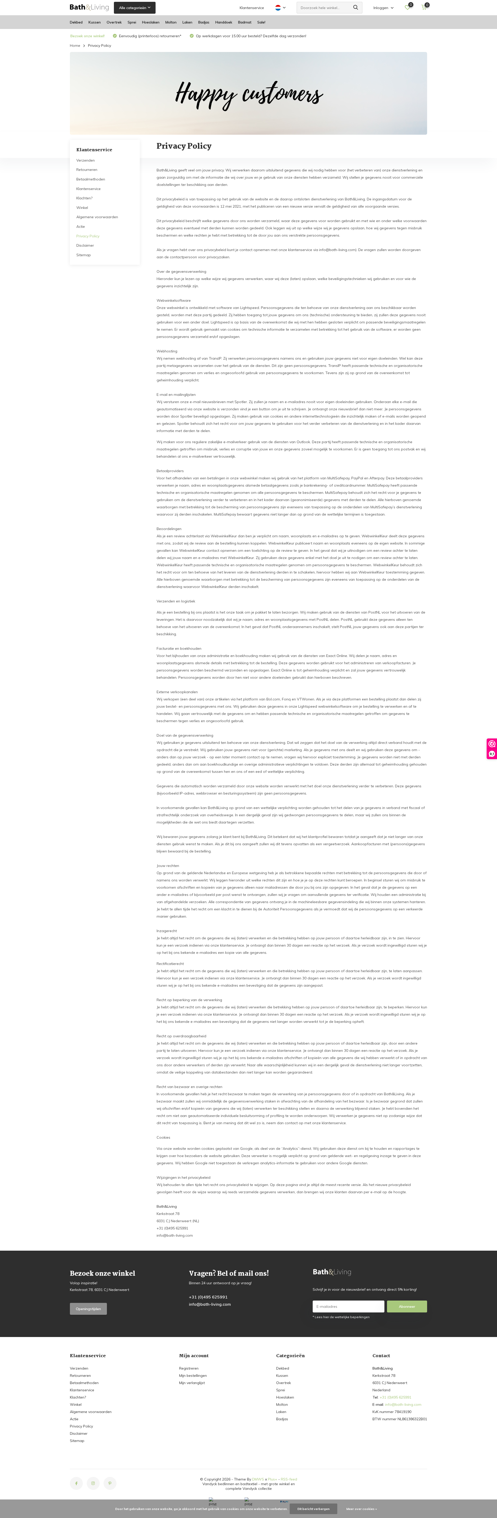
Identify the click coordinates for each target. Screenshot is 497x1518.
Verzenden (85, 160)
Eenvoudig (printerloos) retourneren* (149, 36)
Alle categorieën (132, 7)
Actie (80, 226)
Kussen (95, 22)
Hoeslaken (150, 22)
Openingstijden (88, 1308)
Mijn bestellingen (193, 1375)
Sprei (132, 22)
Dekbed (76, 22)
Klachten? (84, 198)
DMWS (258, 1479)
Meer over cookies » (361, 1509)
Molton (171, 22)
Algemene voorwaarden (97, 217)
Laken (187, 22)
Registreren (189, 1368)
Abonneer (407, 1306)
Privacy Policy (87, 235)
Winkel (82, 207)
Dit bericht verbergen (313, 1509)
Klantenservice (252, 7)
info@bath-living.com (210, 1304)
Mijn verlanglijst (192, 1382)
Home (75, 45)
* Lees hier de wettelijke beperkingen (341, 1317)
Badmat (244, 22)
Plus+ (272, 1479)
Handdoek (223, 22)
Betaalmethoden (90, 179)
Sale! (261, 22)
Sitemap (83, 255)
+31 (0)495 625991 (208, 1297)
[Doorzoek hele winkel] (355, 7)
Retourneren (86, 169)
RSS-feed (289, 1479)
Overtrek (114, 22)
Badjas (203, 22)
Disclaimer (85, 245)
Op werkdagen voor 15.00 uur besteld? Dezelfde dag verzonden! (250, 36)
